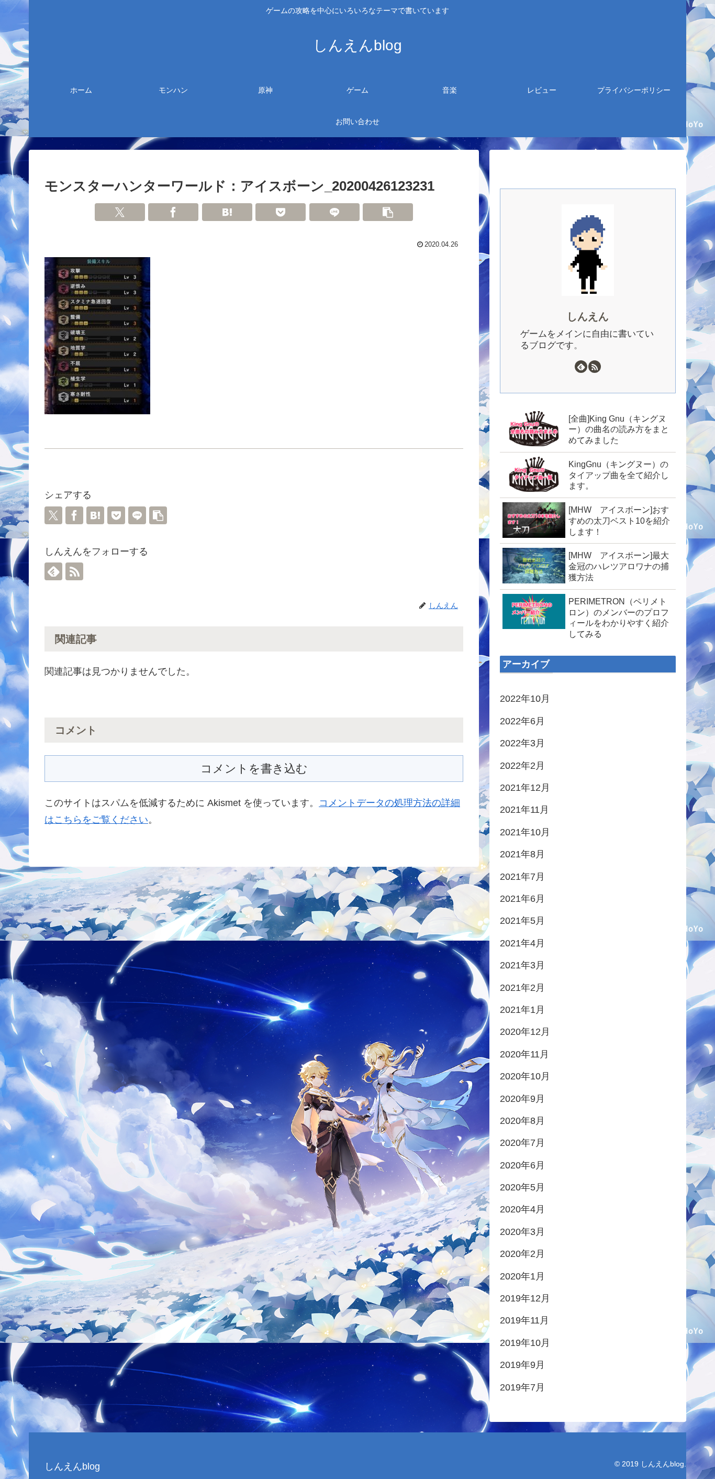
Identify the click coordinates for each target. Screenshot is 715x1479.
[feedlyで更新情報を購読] (53, 571)
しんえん (588, 316)
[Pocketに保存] (280, 212)
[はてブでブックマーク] (227, 212)
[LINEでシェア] (334, 212)
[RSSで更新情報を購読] (74, 571)
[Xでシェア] (120, 212)
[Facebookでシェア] (173, 212)
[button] (388, 212)
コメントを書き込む (254, 768)
